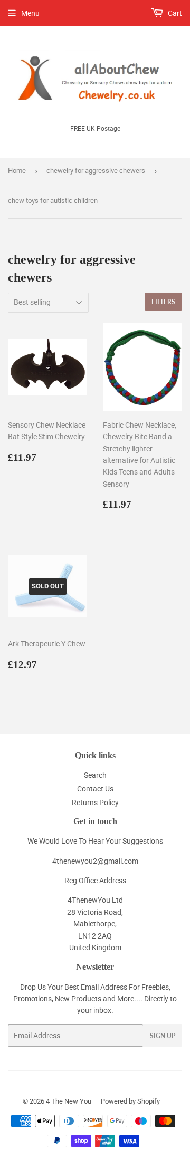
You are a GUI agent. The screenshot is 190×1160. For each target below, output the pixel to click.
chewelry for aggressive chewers (95, 171)
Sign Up (162, 1036)
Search (95, 775)
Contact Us (95, 789)
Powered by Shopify (130, 1101)
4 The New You (68, 1101)
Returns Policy (95, 802)
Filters (163, 302)
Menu (30, 13)
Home (17, 171)
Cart (174, 13)
